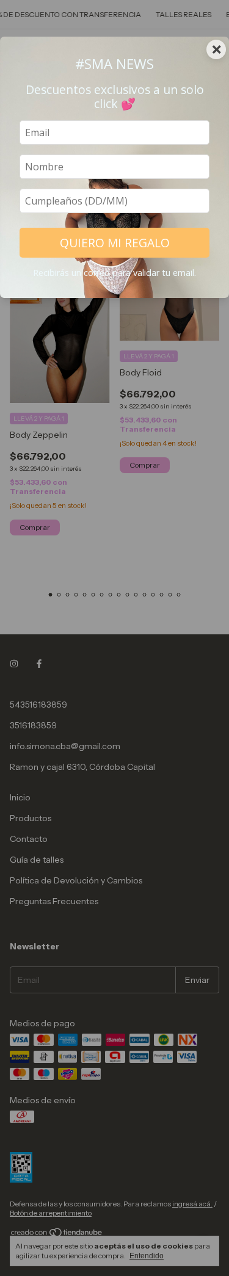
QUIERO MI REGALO (115, 242)
